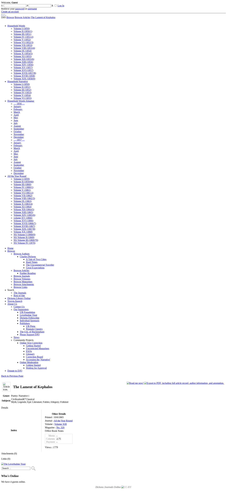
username (32, 8)
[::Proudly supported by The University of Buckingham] (209, 3)
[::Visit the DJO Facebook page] (96, 3)
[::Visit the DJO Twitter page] (101, 3)
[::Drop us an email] (107, 3)
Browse (10, 17)
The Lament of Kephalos (43, 17)
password (19, 8)
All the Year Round (63, 420)
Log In (61, 5)
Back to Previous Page (12, 376)
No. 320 (60, 427)
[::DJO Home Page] (12, 6)
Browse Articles (22, 17)
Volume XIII (60, 424)
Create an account (10, 11)
